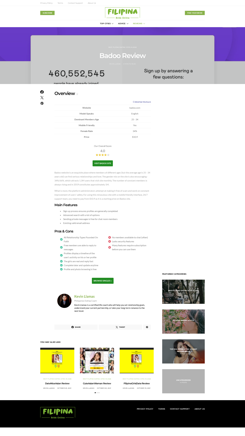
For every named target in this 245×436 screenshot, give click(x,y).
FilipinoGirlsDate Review (137, 383)
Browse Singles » (103, 280)
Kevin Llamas (115, 64)
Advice (122, 23)
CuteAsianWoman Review (97, 383)
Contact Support (75, 3)
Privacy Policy (46, 3)
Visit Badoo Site (102, 163)
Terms (60, 3)
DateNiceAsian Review (57, 383)
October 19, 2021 (144, 388)
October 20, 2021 (64, 388)
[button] (95, 393)
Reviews (137, 23)
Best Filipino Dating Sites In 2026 (122, 47)
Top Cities (105, 23)
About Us (92, 3)
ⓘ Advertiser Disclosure (142, 102)
